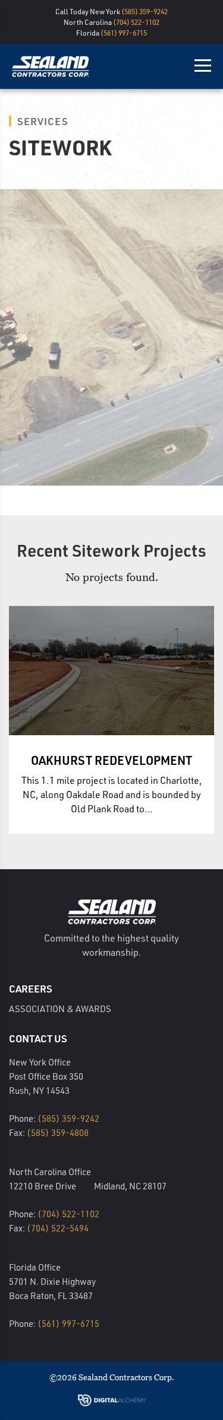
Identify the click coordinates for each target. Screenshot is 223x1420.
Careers (30, 988)
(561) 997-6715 (123, 32)
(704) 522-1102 (136, 22)
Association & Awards (60, 1008)
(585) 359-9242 (144, 11)
